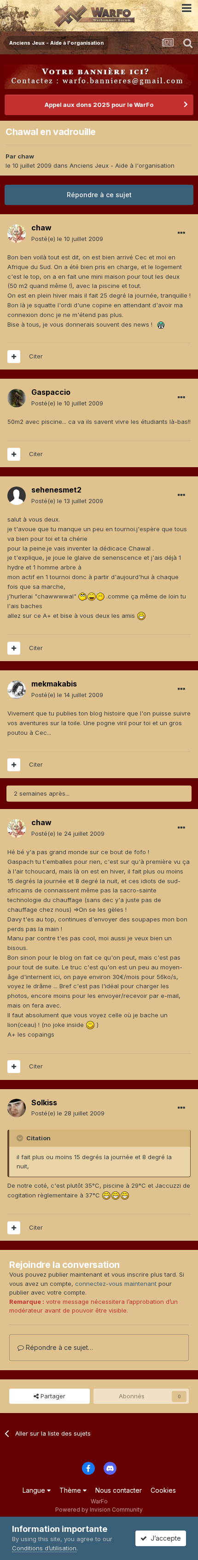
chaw (25, 156)
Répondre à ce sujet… (58, 1347)
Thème (71, 1490)
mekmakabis (54, 683)
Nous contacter (118, 1490)
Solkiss (44, 1102)
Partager (52, 1396)
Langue (35, 1490)
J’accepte (164, 1538)
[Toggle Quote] (21, 1138)
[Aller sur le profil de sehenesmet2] (16, 496)
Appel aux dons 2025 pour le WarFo (99, 104)
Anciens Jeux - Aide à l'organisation (122, 165)
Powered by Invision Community (99, 1509)
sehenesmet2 (56, 489)
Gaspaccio (50, 392)
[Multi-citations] (13, 356)
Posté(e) (67, 238)
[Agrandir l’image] (161, 324)
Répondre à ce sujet (99, 195)
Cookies (163, 1490)
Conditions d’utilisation (44, 1548)
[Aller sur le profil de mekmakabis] (16, 689)
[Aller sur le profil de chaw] (16, 233)
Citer (36, 356)
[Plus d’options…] (181, 233)
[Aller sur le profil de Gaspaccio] (16, 398)
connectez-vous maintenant (116, 1283)
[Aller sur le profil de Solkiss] (16, 1108)
